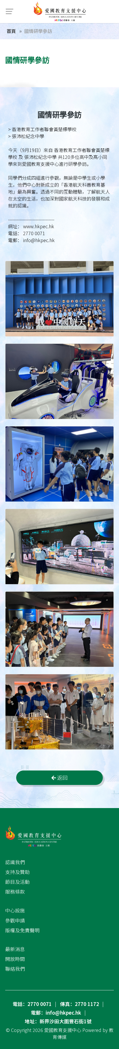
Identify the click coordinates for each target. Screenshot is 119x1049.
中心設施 (15, 910)
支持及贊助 (17, 871)
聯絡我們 (15, 968)
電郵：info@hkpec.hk (56, 1012)
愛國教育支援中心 (62, 1029)
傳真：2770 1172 (79, 1003)
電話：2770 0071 (32, 1003)
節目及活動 (17, 881)
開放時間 (15, 958)
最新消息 (15, 949)
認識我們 (15, 862)
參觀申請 (15, 920)
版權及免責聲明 (22, 930)
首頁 (11, 30)
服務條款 (15, 891)
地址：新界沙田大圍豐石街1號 (58, 1021)
